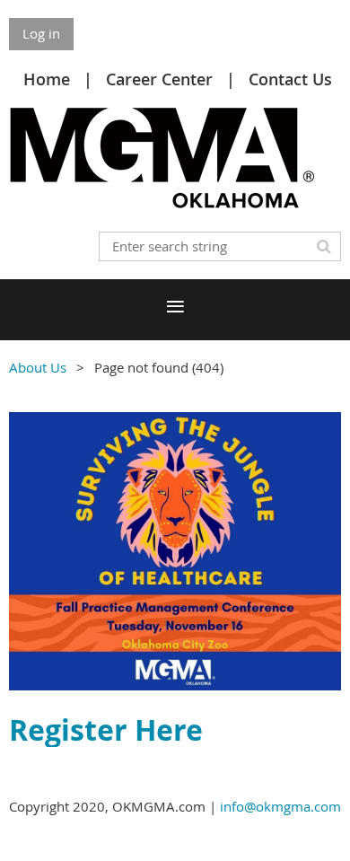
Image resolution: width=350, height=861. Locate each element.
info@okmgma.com (280, 806)
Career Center (159, 79)
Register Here (106, 730)
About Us (37, 367)
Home (46, 79)
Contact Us (290, 79)
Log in (41, 33)
